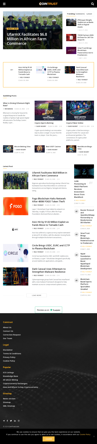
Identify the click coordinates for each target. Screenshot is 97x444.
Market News (13, 29)
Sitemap (7, 402)
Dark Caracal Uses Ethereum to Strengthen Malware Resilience (82, 72)
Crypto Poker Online (74, 123)
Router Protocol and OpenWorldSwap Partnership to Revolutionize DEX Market (87, 216)
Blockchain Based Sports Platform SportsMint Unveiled (86, 284)
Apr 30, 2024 (86, 295)
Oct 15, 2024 (86, 275)
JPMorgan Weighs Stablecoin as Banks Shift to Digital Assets (85, 23)
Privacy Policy (9, 357)
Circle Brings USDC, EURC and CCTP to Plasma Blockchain (53, 70)
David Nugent (41, 126)
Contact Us (8, 331)
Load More (36, 295)
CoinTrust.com (14, 426)
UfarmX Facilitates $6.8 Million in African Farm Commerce (27, 39)
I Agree (48, 439)
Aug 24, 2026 (20, 109)
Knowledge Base (10, 376)
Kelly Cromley (25, 77)
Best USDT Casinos (53, 146)
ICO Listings (8, 372)
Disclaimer (8, 350)
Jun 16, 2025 (51, 152)
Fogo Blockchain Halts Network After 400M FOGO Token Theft (49, 200)
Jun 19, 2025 (53, 126)
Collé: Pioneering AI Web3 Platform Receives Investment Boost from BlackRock (81, 189)
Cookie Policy (9, 361)
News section (9, 398)
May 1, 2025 (86, 249)
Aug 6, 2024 (86, 228)
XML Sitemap (9, 406)
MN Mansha (9, 109)
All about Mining (10, 380)
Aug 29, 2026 (24, 80)
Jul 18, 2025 (83, 155)
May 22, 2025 (85, 126)
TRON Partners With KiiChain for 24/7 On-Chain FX (86, 37)
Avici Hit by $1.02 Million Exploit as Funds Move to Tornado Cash (25, 70)
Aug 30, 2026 (50, 179)
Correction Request (12, 335)
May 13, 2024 (79, 203)
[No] (94, 436)
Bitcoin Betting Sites (22, 146)
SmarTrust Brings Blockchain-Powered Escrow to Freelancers (85, 51)
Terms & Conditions (12, 353)
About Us (7, 327)
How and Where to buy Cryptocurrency (20, 387)
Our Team (7, 338)
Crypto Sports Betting (44, 123)
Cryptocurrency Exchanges (15, 383)
